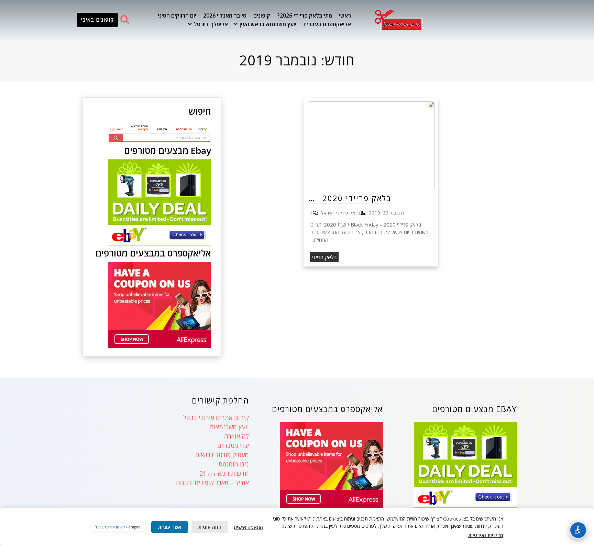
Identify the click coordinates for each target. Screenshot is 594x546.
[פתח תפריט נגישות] (578, 530)
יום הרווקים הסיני (177, 15)
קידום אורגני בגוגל (110, 526)
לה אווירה (236, 436)
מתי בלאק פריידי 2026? (304, 15)
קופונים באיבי (97, 19)
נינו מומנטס (234, 464)
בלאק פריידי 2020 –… (350, 198)
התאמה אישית (248, 527)
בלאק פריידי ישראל (340, 213)
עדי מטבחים (233, 445)
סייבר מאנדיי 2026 (224, 15)
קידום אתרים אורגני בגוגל (216, 417)
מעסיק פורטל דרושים (222, 455)
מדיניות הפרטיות (485, 535)
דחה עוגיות (209, 527)
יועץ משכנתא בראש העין (268, 24)
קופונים (261, 15)
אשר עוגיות (169, 527)
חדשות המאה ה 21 (224, 473)
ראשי (345, 15)
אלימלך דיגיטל (211, 24)
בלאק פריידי (324, 257)
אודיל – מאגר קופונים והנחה (212, 483)
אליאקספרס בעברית (327, 24)
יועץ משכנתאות (229, 427)
